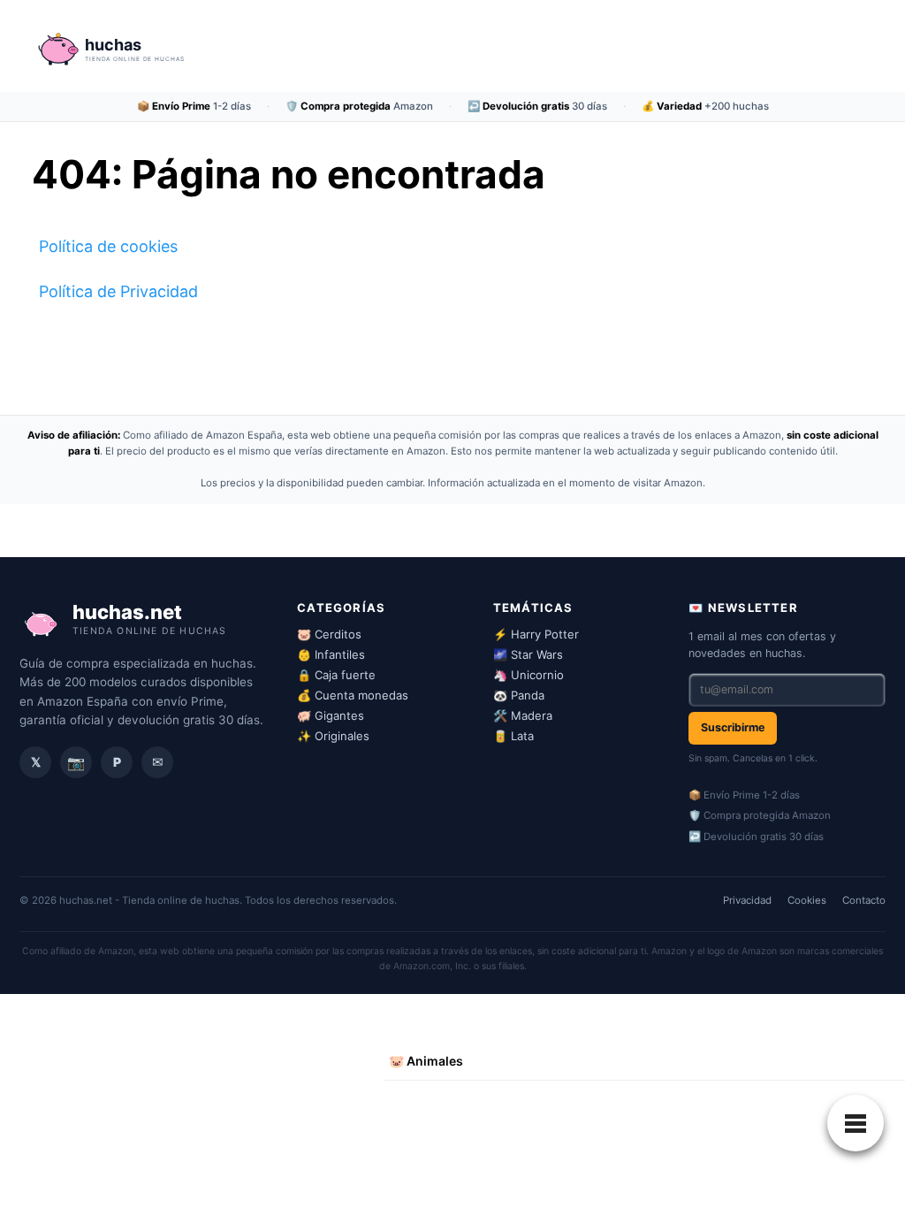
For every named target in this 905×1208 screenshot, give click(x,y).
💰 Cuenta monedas (352, 695)
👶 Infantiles (331, 654)
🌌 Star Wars (528, 654)
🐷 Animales (426, 1060)
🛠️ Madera (522, 715)
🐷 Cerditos (329, 634)
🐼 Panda (518, 695)
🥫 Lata (513, 736)
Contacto (864, 900)
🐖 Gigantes (330, 715)
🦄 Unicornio (528, 675)
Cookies (806, 900)
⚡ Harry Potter (536, 634)
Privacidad (747, 900)
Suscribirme (732, 727)
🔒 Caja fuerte (336, 675)
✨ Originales (333, 736)
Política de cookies (108, 246)
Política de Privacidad (118, 291)
